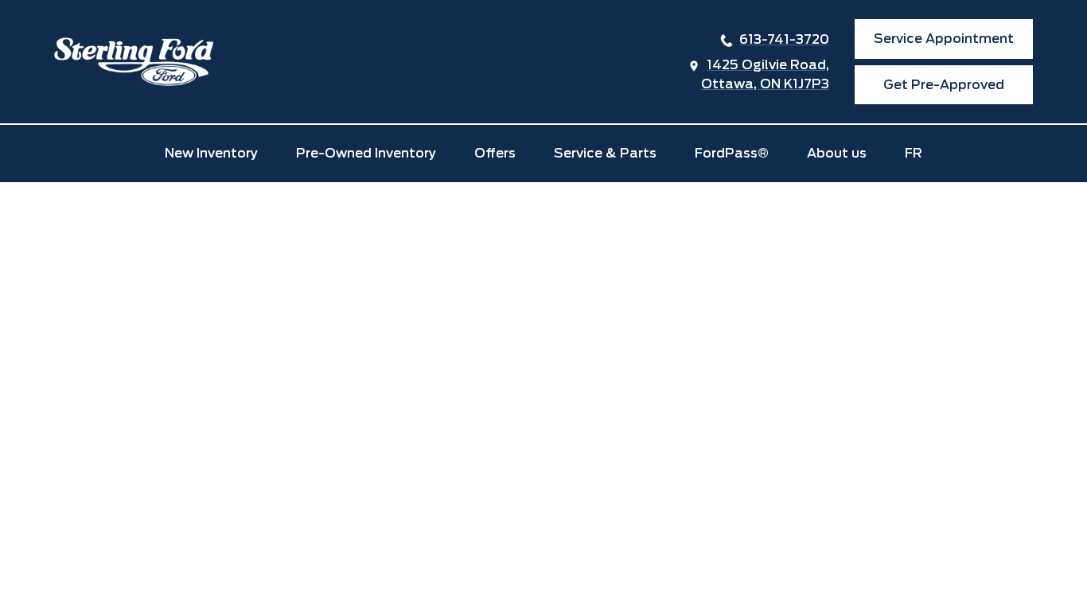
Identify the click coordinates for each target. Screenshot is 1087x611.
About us (837, 153)
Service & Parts (605, 153)
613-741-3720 (784, 39)
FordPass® (732, 153)
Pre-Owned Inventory (366, 153)
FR (913, 153)
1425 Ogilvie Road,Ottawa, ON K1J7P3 (765, 74)
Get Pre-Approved (943, 84)
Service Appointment (944, 38)
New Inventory (211, 153)
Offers (495, 153)
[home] (133, 61)
